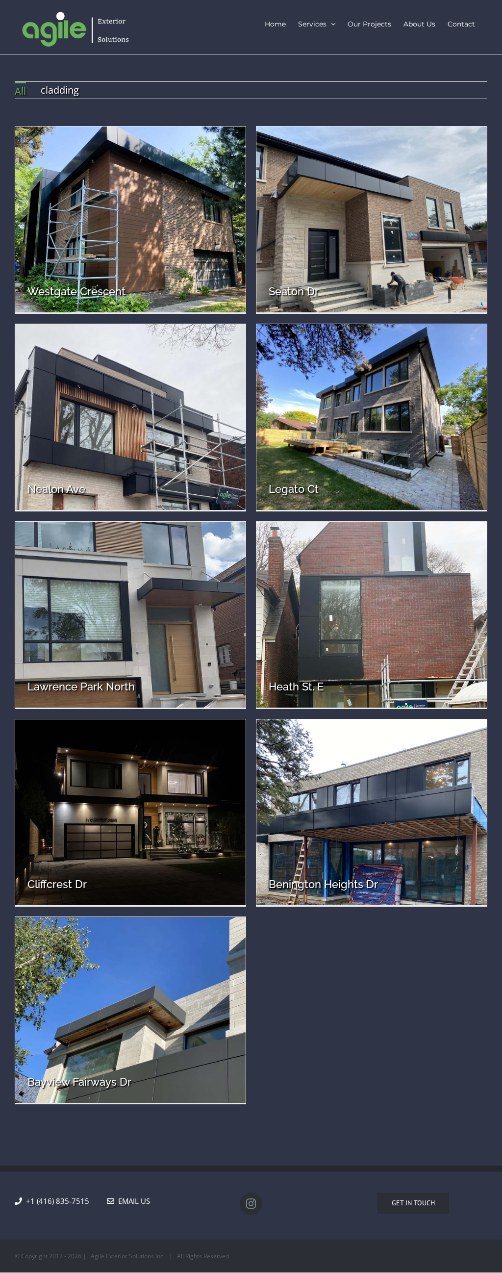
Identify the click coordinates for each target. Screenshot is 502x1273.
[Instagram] (251, 1204)
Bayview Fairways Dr (79, 1081)
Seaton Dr (294, 291)
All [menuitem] (20, 91)
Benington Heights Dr (323, 884)
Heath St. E (296, 686)
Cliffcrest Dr (57, 884)
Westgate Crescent (76, 291)
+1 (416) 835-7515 (64, 1201)
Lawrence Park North (81, 686)
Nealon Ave (56, 489)
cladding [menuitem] (60, 90)
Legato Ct (294, 489)
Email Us (132, 1201)
